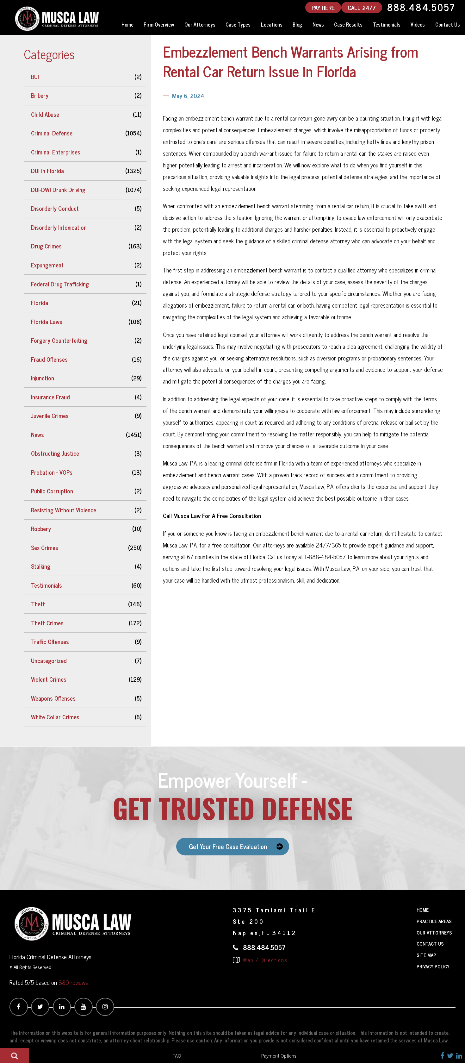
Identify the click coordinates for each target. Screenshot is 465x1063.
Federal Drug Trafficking (60, 284)
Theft (38, 604)
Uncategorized (49, 660)
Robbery (41, 528)
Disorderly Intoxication (59, 227)
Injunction (42, 378)
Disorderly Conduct (55, 208)
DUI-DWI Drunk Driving (58, 189)
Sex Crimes (44, 547)
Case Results (348, 24)
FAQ (177, 1055)
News (318, 24)
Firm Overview (159, 24)
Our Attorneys (199, 24)
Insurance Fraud (50, 397)
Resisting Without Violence (63, 510)
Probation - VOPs (51, 472)
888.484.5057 (421, 7)
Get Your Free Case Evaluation (228, 846)
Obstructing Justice (55, 453)
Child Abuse (45, 114)
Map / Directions (264, 960)
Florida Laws (46, 321)
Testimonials (386, 24)
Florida (39, 302)
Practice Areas (434, 921)
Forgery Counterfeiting (59, 340)
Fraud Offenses (49, 359)
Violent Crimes (48, 679)
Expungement (47, 265)
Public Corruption (52, 491)
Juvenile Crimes (50, 415)
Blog (297, 24)
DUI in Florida (47, 170)
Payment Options (278, 1055)
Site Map (426, 955)
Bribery (39, 95)
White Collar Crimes (55, 717)
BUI (35, 76)
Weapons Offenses (53, 698)
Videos (418, 24)
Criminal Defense (51, 133)
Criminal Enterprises (55, 152)
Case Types (238, 24)
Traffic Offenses (50, 641)
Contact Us (430, 943)
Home (127, 24)
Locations (271, 24)
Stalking (40, 566)
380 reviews (73, 982)
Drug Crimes (46, 246)
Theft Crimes (47, 623)
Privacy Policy (433, 966)
